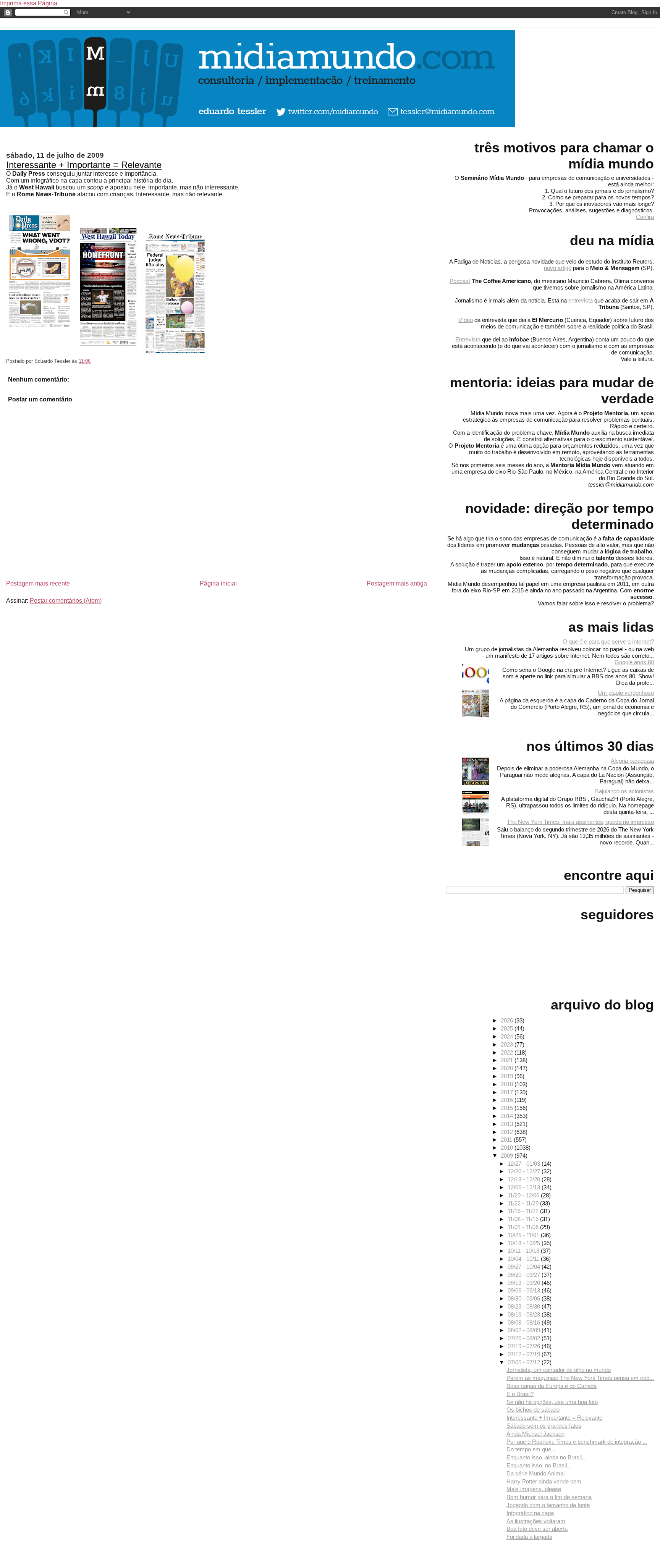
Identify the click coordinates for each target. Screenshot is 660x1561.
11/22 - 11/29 (524, 1203)
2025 (507, 1028)
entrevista (580, 300)
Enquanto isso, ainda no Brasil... (546, 1457)
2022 (507, 1052)
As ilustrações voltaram (535, 1521)
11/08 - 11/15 (524, 1219)
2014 (507, 1116)
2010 (507, 1147)
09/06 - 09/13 (525, 1290)
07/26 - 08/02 (525, 1338)
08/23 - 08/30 (525, 1306)
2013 (507, 1124)
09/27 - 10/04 (525, 1266)
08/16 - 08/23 (525, 1314)
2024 (507, 1036)
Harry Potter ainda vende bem (543, 1481)
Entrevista (467, 339)
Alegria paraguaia (632, 760)
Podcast (460, 281)
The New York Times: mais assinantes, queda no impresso (580, 822)
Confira (645, 217)
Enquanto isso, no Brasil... (538, 1465)
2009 (507, 1155)
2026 (507, 1020)
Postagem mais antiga (397, 583)
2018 (507, 1084)
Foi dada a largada (529, 1537)
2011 (507, 1139)
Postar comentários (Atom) (66, 600)
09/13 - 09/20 (525, 1283)
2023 (507, 1044)
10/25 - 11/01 (524, 1235)
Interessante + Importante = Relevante (84, 165)
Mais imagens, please (533, 1489)
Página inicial (218, 583)
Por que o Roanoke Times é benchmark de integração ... (576, 1441)
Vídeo (465, 320)
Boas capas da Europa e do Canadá (551, 1386)
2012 (507, 1132)
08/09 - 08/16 (525, 1322)
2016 (507, 1100)
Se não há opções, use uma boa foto (552, 1402)
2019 (507, 1076)
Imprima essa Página (28, 3)
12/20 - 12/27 (525, 1171)
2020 (507, 1068)
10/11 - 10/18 (524, 1250)
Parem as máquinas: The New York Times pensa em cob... (580, 1378)
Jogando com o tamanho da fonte (548, 1505)
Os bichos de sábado (533, 1409)
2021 (507, 1060)
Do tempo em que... (531, 1449)
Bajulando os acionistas (624, 791)
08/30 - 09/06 (525, 1298)
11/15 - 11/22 (524, 1211)
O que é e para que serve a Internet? (608, 641)
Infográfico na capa (530, 1513)
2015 (507, 1108)
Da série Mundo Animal (535, 1473)
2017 (507, 1092)
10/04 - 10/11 (524, 1258)
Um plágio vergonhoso (626, 692)
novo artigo (557, 268)
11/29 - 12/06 (524, 1195)
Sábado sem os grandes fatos (543, 1425)
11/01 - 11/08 (524, 1227)
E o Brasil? (520, 1394)
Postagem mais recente (38, 583)
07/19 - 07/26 (525, 1346)
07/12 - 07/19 (525, 1354)
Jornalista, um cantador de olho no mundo (558, 1370)
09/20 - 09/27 (525, 1274)
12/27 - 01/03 (525, 1163)
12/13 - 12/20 (525, 1179)
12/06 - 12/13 (525, 1187)
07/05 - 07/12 (525, 1362)
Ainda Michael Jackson (535, 1433)
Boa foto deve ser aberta (537, 1528)
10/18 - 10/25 (525, 1243)
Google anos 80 (634, 662)
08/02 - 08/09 (525, 1330)
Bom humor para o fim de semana (549, 1497)
